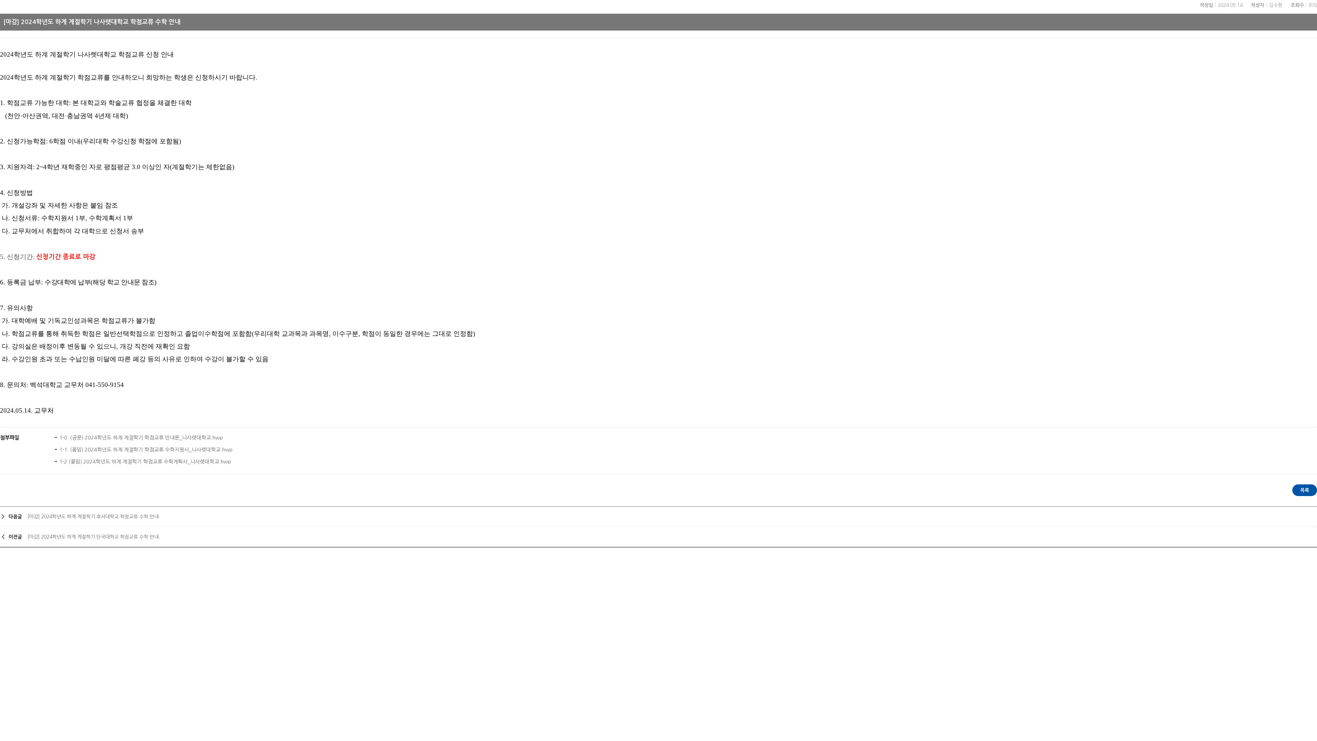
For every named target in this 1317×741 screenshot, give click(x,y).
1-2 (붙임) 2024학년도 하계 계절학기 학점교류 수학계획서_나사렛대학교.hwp (144, 461)
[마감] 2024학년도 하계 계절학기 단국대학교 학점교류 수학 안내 (92, 536)
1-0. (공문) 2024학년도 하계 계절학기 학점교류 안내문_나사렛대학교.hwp (140, 437)
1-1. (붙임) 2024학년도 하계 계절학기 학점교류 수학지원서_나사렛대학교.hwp (145, 449)
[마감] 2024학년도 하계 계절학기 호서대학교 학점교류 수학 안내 (92, 516)
